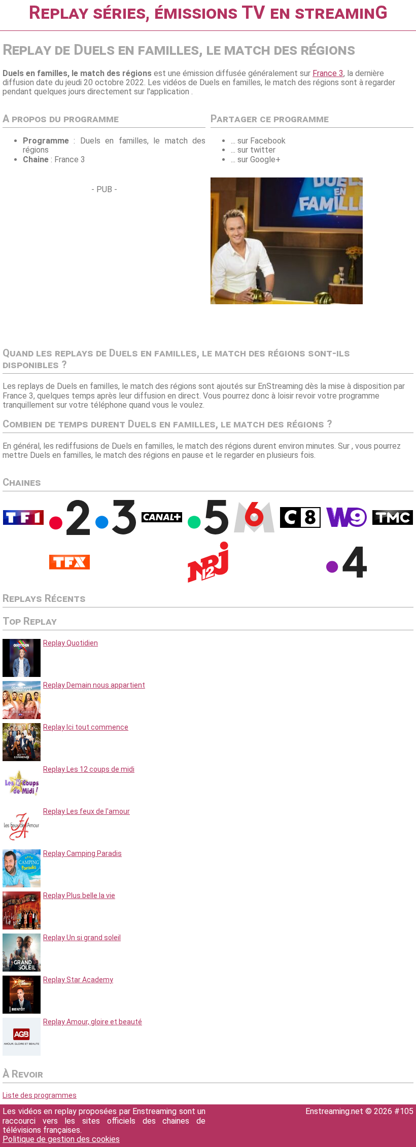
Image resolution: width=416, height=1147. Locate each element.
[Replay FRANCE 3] (115, 532)
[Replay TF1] (23, 522)
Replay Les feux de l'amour (86, 811)
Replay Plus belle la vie (79, 895)
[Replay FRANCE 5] (208, 532)
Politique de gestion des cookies (61, 1139)
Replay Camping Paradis (82, 853)
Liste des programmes (40, 1095)
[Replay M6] (254, 530)
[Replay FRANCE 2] (69, 532)
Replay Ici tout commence (85, 727)
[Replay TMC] (392, 522)
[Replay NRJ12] (208, 580)
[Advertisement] (88, 266)
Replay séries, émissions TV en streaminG (208, 12)
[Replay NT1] (69, 567)
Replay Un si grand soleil (82, 938)
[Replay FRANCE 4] (346, 575)
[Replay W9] (346, 524)
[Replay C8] (300, 525)
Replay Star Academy (78, 980)
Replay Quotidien (70, 643)
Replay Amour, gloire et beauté (92, 1022)
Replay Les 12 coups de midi (88, 769)
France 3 (328, 73)
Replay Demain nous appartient (94, 685)
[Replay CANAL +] (162, 520)
